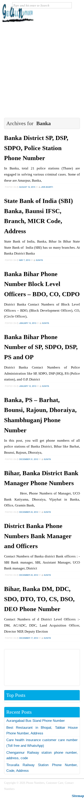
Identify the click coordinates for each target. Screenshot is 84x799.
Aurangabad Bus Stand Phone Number (35, 721)
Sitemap (78, 796)
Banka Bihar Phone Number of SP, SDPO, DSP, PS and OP (41, 347)
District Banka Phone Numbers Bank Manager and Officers (37, 536)
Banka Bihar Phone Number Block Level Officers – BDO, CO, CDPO (42, 284)
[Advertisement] (42, 70)
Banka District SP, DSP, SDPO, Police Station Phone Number (36, 148)
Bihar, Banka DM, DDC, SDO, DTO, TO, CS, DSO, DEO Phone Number (39, 599)
